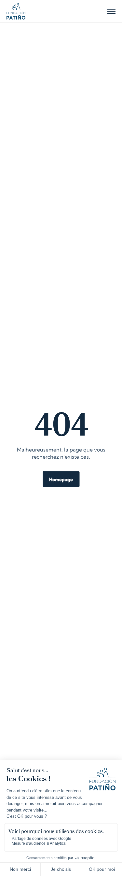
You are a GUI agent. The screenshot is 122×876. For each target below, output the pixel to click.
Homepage (61, 479)
